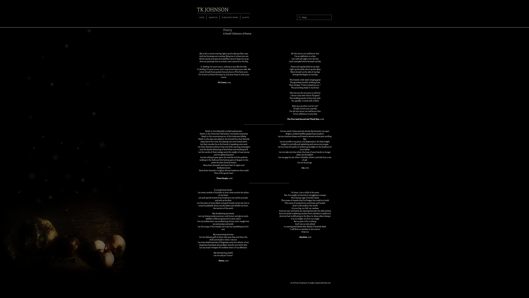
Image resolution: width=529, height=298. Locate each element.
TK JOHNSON (213, 9)
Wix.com (327, 283)
